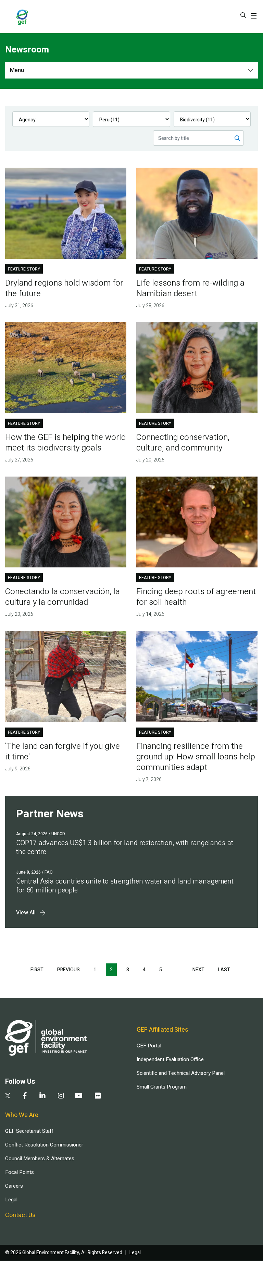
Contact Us (20, 1215)
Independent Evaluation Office (170, 1059)
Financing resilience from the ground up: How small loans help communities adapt (195, 756)
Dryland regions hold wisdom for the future (64, 288)
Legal (11, 1199)
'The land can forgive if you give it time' (62, 751)
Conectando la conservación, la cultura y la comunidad (62, 597)
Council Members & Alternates (39, 1158)
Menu (17, 70)
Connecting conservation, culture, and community (182, 442)
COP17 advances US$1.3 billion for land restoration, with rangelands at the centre (124, 847)
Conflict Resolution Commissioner (44, 1145)
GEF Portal (149, 1045)
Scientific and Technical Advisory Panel (181, 1073)
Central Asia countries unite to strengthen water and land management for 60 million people (125, 885)
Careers (14, 1186)
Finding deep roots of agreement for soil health (196, 597)
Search (243, 15)
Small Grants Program (162, 1087)
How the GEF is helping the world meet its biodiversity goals (65, 442)
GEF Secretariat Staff (29, 1131)
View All (26, 913)
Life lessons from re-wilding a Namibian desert (190, 288)
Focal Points (19, 1172)
